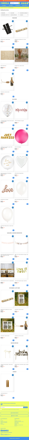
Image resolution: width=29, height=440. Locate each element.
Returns (2, 423)
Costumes (10, 5)
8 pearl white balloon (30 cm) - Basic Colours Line (21, 199)
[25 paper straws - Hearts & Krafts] (7, 29)
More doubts (2, 424)
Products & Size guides (4, 421)
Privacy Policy (16, 422)
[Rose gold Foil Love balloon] (7, 189)
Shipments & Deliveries (4, 422)
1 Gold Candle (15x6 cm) (4, 393)
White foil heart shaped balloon (19, 173)
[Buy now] (13, 44)
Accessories (17, 5)
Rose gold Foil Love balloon (4, 199)
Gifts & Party (24, 5)
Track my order (15, 415)
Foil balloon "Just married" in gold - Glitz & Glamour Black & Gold (6, 147)
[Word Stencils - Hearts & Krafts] (21, 299)
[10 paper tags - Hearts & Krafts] (7, 81)
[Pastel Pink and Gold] (7, 244)
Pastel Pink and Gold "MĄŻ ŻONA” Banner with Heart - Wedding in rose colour (7, 255)
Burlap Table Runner (3, 65)
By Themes (4, 5)
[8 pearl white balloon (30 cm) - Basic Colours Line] (21, 189)
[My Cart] (27, 3)
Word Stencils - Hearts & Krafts (19, 309)
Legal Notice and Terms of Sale (18, 421)
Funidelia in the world (17, 420)
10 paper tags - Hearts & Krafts (19, 335)
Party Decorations (5, 7)
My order (2, 420)
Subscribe (25, 407)
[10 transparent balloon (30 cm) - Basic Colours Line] (7, 215)
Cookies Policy (16, 423)
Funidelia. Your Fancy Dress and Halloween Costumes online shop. (5, 3)
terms (15, 409)
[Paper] (21, 244)
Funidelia (2, 7)
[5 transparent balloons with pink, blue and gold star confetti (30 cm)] (7, 110)
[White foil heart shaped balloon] (21, 162)
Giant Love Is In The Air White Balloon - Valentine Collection (6, 173)
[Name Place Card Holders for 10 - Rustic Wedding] (21, 29)
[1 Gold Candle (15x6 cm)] (7, 383)
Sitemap (15, 424)
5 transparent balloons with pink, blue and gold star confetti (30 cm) (7, 121)
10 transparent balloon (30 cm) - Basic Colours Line (7, 226)
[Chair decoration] (7, 270)
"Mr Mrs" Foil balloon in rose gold (19, 120)
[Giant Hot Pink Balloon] (21, 136)
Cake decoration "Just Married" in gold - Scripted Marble (21, 365)
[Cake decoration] (21, 354)
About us (15, 425)
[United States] (1, 431)
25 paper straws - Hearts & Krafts (5, 39)
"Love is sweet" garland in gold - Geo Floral (21, 280)
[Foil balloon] (7, 136)
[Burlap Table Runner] (7, 55)
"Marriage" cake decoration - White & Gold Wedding (7, 365)
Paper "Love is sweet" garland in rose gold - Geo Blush (21, 255)
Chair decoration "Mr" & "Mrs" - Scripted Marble (7, 280)
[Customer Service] (24, 3)
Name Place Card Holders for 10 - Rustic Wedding (20, 40)
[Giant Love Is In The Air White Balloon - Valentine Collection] (7, 162)
